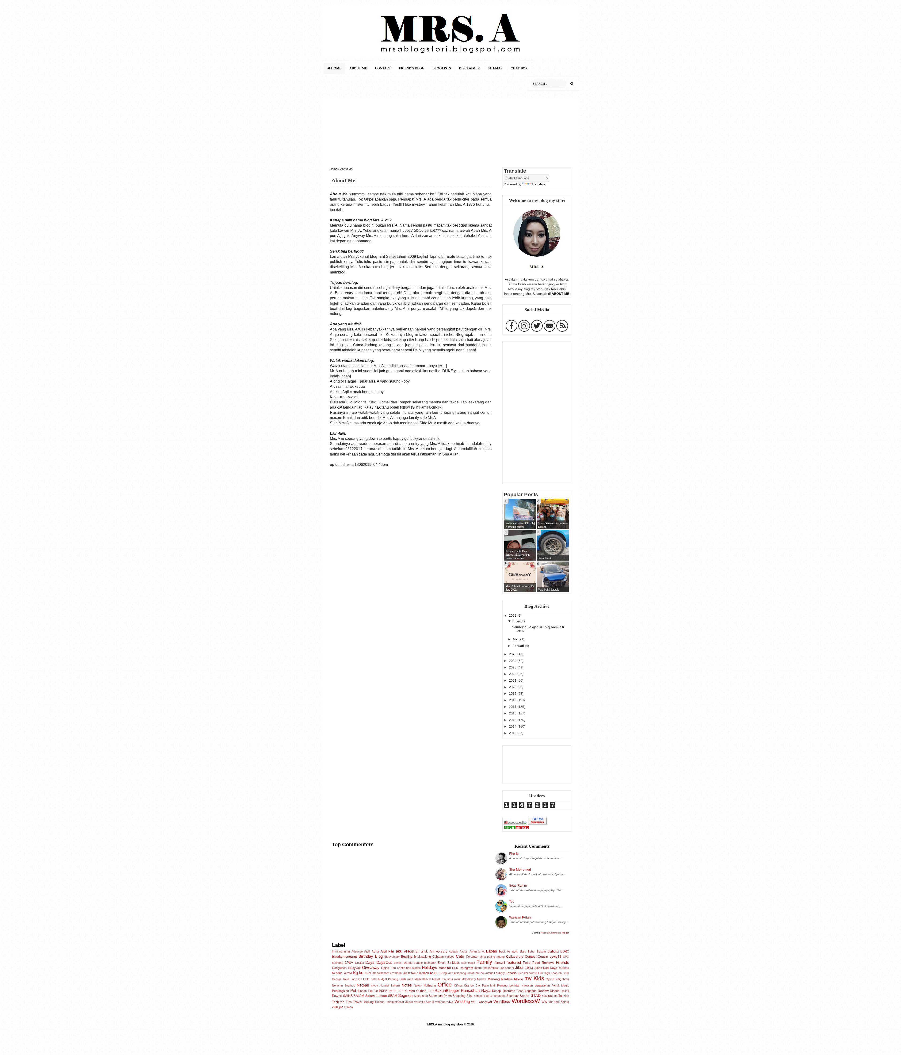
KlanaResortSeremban (387, 973)
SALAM (359, 996)
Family (484, 962)
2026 (513, 615)
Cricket (359, 962)
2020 (513, 687)
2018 (513, 700)
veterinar (441, 1002)
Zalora (565, 1002)
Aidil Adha (371, 951)
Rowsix (337, 996)
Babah (491, 951)
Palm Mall (489, 985)
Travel (357, 1002)
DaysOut (384, 962)
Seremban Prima (440, 996)
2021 (513, 680)
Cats (460, 956)
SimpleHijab (481, 995)
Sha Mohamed (520, 869)
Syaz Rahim (518, 885)
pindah (362, 991)
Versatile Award (424, 1002)
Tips (349, 1002)
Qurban (421, 991)
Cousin (543, 956)
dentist (398, 962)
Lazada (511, 973)
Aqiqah (453, 951)
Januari (519, 646)
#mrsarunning (341, 951)
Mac (516, 639)
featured (514, 962)
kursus (489, 973)
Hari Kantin (397, 968)
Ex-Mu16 (453, 962)
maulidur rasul (451, 979)
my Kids (534, 978)
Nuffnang (430, 985)
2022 (513, 674)
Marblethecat (422, 979)
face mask (468, 962)
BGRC (564, 951)
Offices (458, 985)
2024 (513, 661)
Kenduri (337, 973)
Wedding (462, 1001)
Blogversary (392, 956)
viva (450, 1002)
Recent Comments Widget (555, 932)
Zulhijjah (337, 1007)
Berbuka (553, 951)
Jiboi (519, 967)
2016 (513, 713)
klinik (406, 973)
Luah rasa (406, 979)
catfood (449, 956)
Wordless (501, 1001)
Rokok (565, 991)
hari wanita (413, 968)
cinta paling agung (492, 956)
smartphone (498, 995)
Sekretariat (421, 995)
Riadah (554, 991)
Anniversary (438, 951)
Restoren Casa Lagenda (519, 991)
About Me (358, 68)
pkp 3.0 (373, 991)
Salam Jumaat (376, 996)
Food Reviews (543, 962)
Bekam (541, 951)
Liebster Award (527, 973)
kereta (348, 973)
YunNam (554, 1002)
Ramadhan (470, 990)
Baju (523, 951)
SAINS (348, 996)
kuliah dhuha (475, 973)
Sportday (512, 996)
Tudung (368, 1002)
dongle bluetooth (425, 962)
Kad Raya (550, 968)
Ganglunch (339, 968)
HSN (455, 968)
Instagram (466, 968)
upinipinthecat (395, 1002)
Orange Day (472, 985)
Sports (524, 996)
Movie (518, 979)
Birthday (366, 956)
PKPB (383, 991)
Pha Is (514, 853)
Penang (502, 985)
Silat (469, 996)
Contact (383, 68)
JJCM (529, 968)
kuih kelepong (457, 973)
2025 (513, 654)
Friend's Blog (411, 68)
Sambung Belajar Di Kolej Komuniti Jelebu (520, 525)
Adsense (357, 951)
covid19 (555, 956)
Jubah (538, 968)
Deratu (408, 962)
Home (335, 68)
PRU (400, 991)
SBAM (392, 996)
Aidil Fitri (387, 951)
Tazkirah (338, 1002)
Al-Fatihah (411, 951)
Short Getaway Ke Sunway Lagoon (553, 525)
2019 (513, 693)
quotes (410, 991)
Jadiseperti (507, 968)
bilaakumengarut (344, 956)
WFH (474, 1002)
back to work (508, 951)
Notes (406, 985)
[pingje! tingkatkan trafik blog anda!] (516, 828)
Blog (379, 956)
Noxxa (418, 985)
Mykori (550, 979)
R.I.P (431, 991)
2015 (513, 720)
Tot (511, 901)
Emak (442, 962)
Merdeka (507, 979)
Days (369, 962)
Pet (353, 990)
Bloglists (441, 68)
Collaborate (514, 956)
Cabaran (438, 956)
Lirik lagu (544, 973)
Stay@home (549, 995)
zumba (348, 1007)
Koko (414, 973)
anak (424, 951)
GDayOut (354, 968)
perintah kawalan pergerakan (529, 985)
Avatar (464, 951)
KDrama (563, 968)
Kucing (442, 973)
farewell (500, 962)
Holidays (429, 967)
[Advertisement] (450, 131)
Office (445, 985)
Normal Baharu (390, 985)
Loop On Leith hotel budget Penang (374, 979)
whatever (485, 1002)
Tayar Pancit (545, 558)
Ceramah (472, 956)
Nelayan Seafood (343, 985)
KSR (433, 973)
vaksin (409, 1002)
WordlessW (526, 1001)
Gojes (385, 968)
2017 (513, 707)
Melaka (481, 979)
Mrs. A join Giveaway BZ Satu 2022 (520, 587)
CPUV (349, 962)
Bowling (406, 956)
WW (544, 1002)
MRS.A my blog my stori (445, 1024)
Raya (485, 990)
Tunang (380, 1002)
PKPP (392, 991)
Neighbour (562, 979)
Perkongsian (340, 991)
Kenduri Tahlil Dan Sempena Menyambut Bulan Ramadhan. (517, 555)
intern (478, 968)
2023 (513, 667)
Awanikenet (477, 951)
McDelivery (469, 979)
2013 (513, 733)
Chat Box (519, 68)
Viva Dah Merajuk (548, 589)
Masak (436, 979)
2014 (513, 726)
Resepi (496, 991)
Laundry (499, 973)
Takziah (563, 996)
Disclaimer (469, 68)
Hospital (445, 968)
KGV (368, 973)
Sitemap (495, 68)
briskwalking (422, 956)
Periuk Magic (560, 985)
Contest (530, 956)
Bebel (531, 951)
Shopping (459, 996)
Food (527, 962)
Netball (363, 985)
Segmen (405, 995)
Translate (539, 184)
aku (399, 951)
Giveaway (370, 967)
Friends (562, 962)
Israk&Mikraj (491, 968)
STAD (536, 995)
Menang (494, 979)
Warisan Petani (520, 917)
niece (374, 985)
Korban (424, 973)
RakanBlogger (447, 990)
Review (543, 991)
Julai (517, 621)
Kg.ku (358, 972)
